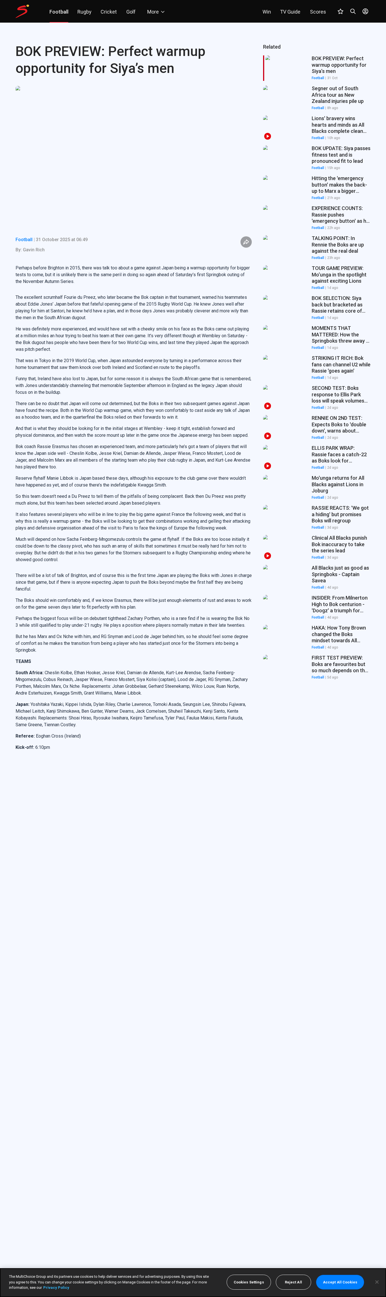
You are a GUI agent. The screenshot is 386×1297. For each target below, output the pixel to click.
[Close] (377, 1282)
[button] (316, 98)
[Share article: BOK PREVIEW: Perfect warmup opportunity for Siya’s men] (246, 242)
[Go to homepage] (22, 11)
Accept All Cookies (340, 1282)
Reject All (293, 1282)
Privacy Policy (56, 1287)
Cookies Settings (249, 1282)
